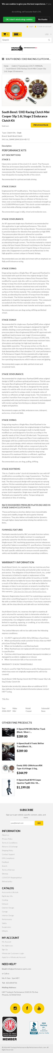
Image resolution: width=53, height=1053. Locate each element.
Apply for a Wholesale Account (14, 957)
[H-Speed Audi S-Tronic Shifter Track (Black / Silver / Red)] (8, 751)
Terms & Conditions (9, 843)
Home (6, 66)
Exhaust (5, 904)
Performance (7, 919)
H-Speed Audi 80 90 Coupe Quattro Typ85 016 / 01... (29, 781)
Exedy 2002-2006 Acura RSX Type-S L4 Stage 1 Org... (29, 767)
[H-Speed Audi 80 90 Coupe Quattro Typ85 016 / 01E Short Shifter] (8, 787)
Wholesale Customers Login (13, 953)
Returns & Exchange (10, 846)
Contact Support (8, 854)
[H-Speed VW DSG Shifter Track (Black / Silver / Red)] (8, 732)
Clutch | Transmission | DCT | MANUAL (27, 66)
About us (5, 835)
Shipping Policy (7, 850)
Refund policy (7, 881)
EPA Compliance (8, 858)
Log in (31, 26)
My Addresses (7, 946)
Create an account (44, 26)
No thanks (42, 19)
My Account (6, 942)
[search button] (49, 40)
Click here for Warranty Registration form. (30, 591)
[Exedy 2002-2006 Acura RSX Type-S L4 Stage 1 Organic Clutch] (8, 768)
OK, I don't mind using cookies (19, 19)
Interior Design (8, 915)
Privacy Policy (7, 839)
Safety (4, 923)
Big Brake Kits (7, 896)
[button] (17, 34)
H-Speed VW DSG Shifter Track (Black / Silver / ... (31, 730)
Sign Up (5, 949)
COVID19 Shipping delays (12, 877)
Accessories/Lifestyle (10, 892)
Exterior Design (8, 908)
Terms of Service (8, 870)
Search (4, 866)
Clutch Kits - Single (14, 133)
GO (39, 823)
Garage (5, 911)
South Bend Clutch (15, 136)
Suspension (6, 927)
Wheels (5, 931)
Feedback (5, 862)
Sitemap (5, 874)
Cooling (5, 900)
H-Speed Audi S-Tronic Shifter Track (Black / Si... (30, 745)
